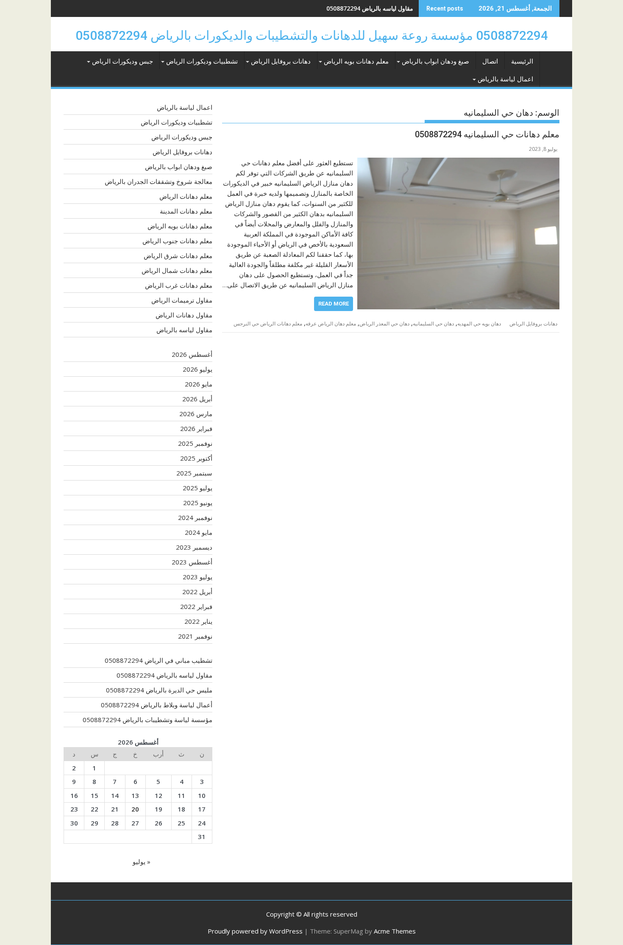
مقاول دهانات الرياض (184, 315)
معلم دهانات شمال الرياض (177, 270)
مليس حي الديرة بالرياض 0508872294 (364, 8)
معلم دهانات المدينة (186, 211)
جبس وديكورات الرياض (122, 61)
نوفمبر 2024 (195, 517)
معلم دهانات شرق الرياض (178, 255)
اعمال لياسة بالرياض (505, 79)
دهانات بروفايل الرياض (281, 61)
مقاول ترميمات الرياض (181, 300)
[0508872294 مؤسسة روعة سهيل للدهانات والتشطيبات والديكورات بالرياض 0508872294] (551, 63)
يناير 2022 (198, 621)
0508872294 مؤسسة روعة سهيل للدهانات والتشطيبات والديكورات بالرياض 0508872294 (311, 35)
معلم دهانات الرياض (185, 196)
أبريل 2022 (197, 591)
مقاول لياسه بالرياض (184, 329)
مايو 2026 (198, 384)
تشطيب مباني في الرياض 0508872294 (158, 660)
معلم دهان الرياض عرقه (331, 323)
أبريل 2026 (197, 399)
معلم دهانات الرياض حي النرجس (268, 323)
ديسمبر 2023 (194, 547)
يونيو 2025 (197, 502)
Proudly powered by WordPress (255, 931)
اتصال (490, 61)
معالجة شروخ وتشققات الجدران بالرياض (158, 181)
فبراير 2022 (196, 606)
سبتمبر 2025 (194, 473)
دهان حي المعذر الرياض (384, 323)
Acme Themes (395, 931)
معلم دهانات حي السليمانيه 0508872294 (487, 134)
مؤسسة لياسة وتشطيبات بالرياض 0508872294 (147, 719)
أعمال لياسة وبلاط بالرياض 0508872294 (156, 704)
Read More (333, 303)
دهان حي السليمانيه (433, 323)
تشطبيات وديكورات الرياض (202, 61)
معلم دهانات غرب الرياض (178, 285)
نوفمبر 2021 (195, 636)
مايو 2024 (198, 532)
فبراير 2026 (196, 428)
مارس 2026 (195, 413)
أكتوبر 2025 (196, 458)
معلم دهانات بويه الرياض (356, 61)
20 (135, 809)
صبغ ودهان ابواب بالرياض (435, 61)
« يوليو (141, 861)
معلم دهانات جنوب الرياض (177, 240)
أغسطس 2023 (192, 562)
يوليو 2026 (197, 369)
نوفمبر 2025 (195, 443)
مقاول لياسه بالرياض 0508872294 (164, 675)
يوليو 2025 (197, 488)
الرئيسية (522, 61)
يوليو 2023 (197, 577)
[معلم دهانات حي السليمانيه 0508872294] (458, 162)
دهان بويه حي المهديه (479, 323)
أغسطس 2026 (192, 354)
